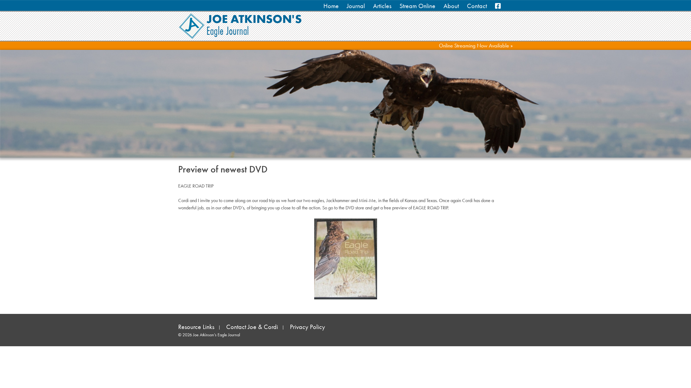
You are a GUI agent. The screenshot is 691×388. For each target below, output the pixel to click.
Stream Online (417, 6)
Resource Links (196, 327)
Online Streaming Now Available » (476, 45)
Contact (477, 6)
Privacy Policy (307, 327)
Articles (382, 6)
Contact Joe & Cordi (252, 327)
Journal (356, 6)
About (451, 6)
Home (331, 6)
